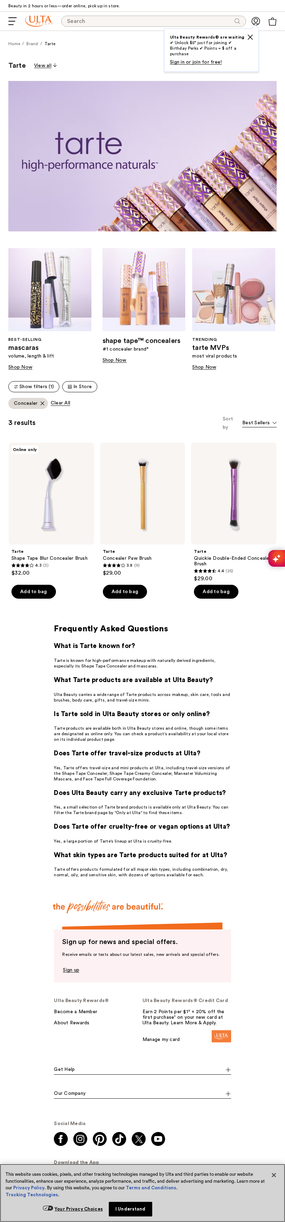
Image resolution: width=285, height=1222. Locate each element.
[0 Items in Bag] (272, 21)
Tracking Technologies (32, 1194)
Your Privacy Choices (79, 1209)
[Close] (274, 1175)
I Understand (130, 1209)
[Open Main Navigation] (12, 21)
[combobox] (259, 423)
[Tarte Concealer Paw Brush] (142, 509)
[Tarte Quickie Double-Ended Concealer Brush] (233, 512)
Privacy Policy (28, 1188)
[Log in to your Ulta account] (256, 21)
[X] (250, 37)
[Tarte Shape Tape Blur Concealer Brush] (51, 509)
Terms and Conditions (151, 1188)
